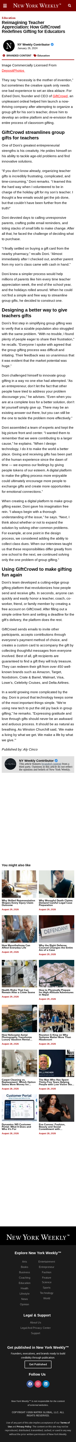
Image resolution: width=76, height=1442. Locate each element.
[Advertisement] (38, 821)
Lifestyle (25, 1293)
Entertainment (46, 1261)
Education (9, 18)
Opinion (24, 1304)
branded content (51, 763)
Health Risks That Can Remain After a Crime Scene (18, 991)
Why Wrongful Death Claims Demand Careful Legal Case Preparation (56, 903)
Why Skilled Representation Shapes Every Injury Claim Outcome (18, 903)
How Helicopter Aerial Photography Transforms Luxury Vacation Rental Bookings (17, 1038)
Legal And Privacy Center (36, 1327)
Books (24, 1266)
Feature (46, 1277)
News (24, 1298)
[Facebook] (30, 1384)
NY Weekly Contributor (34, 44)
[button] (69, 5)
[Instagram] (38, 1384)
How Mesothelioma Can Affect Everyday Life (16, 946)
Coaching (24, 1277)
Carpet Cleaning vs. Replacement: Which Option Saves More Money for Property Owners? (19, 1083)
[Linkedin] (45, 1384)
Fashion (46, 1272)
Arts (24, 1261)
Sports (47, 1287)
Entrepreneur (46, 1266)
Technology (46, 1292)
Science (46, 1282)
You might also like (16, 865)
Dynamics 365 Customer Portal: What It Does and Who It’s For (16, 1126)
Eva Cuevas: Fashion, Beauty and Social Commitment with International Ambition (52, 1128)
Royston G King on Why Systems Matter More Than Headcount (55, 1037)
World (46, 1298)
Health (24, 1288)
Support (35, 1333)
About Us (35, 1322)
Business (24, 1272)
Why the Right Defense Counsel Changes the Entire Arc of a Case (56, 947)
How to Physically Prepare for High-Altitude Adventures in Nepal (56, 992)
